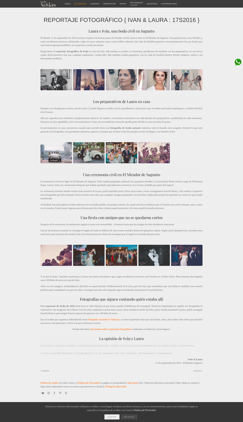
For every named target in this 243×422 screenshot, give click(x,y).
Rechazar (129, 417)
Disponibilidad (169, 4)
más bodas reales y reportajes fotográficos (111, 329)
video (67, 4)
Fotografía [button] (80, 4)
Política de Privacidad (88, 382)
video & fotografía (50, 4)
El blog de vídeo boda (115, 386)
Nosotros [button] (152, 4)
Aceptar (112, 417)
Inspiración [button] (109, 4)
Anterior (45, 371)
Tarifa (123, 4)
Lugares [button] (94, 4)
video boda (132, 382)
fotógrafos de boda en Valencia (103, 319)
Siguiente (197, 371)
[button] (56, 79)
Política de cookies (49, 382)
